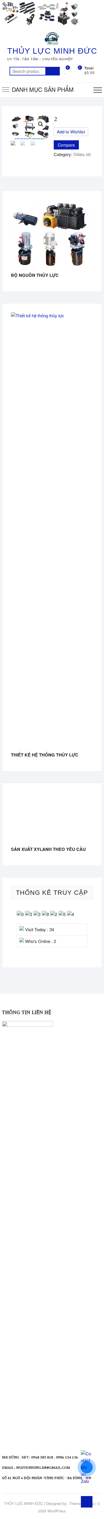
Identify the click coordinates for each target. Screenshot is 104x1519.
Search (52, 71)
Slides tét (82, 154)
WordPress (56, 1511)
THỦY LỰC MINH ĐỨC (52, 50)
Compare (66, 145)
